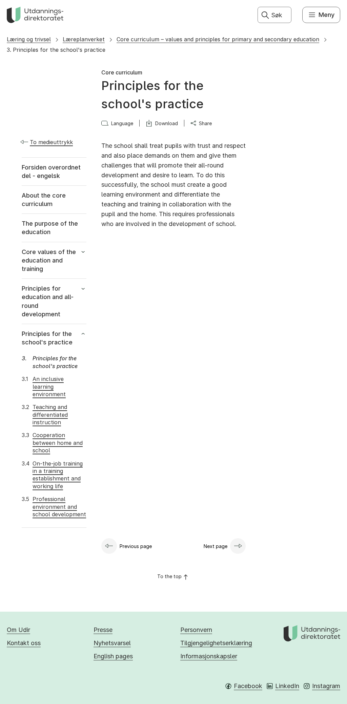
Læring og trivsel (29, 39)
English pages (113, 656)
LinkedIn (287, 685)
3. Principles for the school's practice (56, 49)
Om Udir (18, 629)
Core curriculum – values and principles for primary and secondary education (218, 39)
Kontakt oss (24, 642)
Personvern (196, 629)
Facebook (248, 685)
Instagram (326, 685)
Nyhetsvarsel (112, 642)
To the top (169, 576)
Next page (215, 546)
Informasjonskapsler (208, 656)
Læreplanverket (84, 39)
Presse (103, 629)
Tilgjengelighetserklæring (216, 642)
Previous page (136, 546)
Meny (326, 14)
